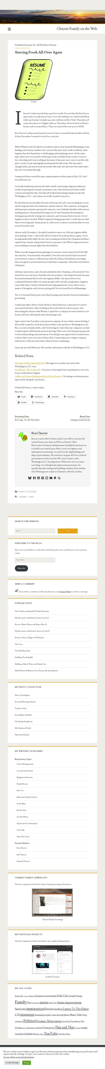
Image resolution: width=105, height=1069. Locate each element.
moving (59, 1014)
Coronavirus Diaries (25, 771)
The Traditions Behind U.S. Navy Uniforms (32, 611)
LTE (17, 1014)
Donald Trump (75, 996)
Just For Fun (21, 810)
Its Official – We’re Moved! (27, 369)
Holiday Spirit (53, 1003)
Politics (29, 1020)
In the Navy (21, 804)
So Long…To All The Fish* (27, 420)
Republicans (76, 1021)
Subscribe (21, 568)
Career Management (25, 764)
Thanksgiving (49, 1027)
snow (24, 1028)
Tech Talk (20, 830)
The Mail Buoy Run (22, 651)
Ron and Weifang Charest (25, 702)
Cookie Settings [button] (12, 1063)
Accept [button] (26, 1063)
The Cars (18, 644)
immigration (35, 1009)
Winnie (36, 1034)
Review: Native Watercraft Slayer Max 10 (31, 624)
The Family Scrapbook (23, 721)
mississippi (27, 1014)
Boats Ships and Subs (23, 715)
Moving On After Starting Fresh (30, 363)
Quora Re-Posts (23, 837)
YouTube (51, 1033)
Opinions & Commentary (27, 823)
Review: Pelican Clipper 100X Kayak (29, 638)
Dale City (62, 996)
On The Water (22, 817)
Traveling (78, 1028)
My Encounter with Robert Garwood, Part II (32, 631)
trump (84, 1027)
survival (39, 1027)
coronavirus (50, 995)
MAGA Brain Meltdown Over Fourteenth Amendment (36, 671)
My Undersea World (23, 728)
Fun (29, 1002)
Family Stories (27, 492)
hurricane (20, 1009)
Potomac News (44, 1021)
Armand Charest (23, 861)
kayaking (57, 1009)
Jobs (31, 497)
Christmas (39, 995)
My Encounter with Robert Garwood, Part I (32, 618)
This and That (64, 1027)
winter (42, 1034)
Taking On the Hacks (80, 420)
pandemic (19, 1021)
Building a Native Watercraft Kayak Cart (30, 664)
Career (22, 497)
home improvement (69, 1002)
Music (66, 1014)
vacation (19, 1033)
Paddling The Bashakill (24, 657)
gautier (44, 1002)
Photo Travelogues (22, 695)
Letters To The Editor (76, 1009)
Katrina (48, 1009)
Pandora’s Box (20, 708)
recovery (66, 1021)
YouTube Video (64, 1034)
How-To (20, 790)
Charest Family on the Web (77, 28)
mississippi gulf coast (45, 1014)
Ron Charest (50, 45)
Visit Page (4, 11)
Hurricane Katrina (22, 735)
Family (21, 1002)
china (31, 996)
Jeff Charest (21, 855)
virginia (28, 1034)
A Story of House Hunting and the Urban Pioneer (38, 376)
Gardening (35, 1003)
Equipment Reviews (25, 777)
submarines (30, 1028)
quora (58, 1021)
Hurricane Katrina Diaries (27, 797)
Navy (85, 1015)
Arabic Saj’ (19, 996)
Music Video (76, 1014)
